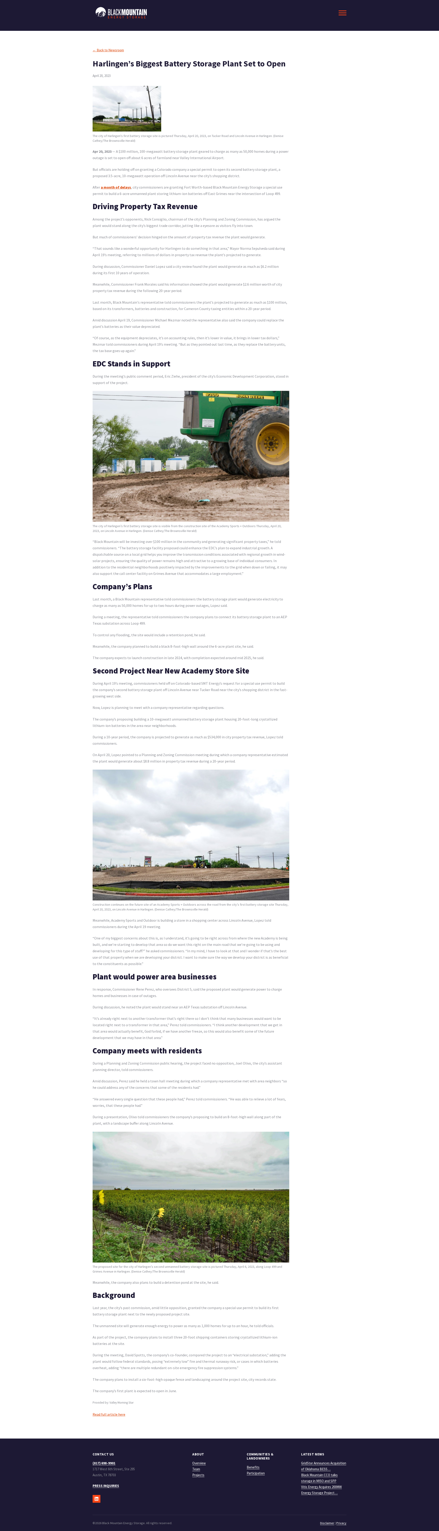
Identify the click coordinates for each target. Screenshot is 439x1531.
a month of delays (116, 187)
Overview (199, 1463)
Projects (198, 1475)
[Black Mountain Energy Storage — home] (121, 12)
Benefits (253, 1467)
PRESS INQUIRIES (106, 1486)
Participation (256, 1473)
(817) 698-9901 (104, 1463)
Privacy (341, 1523)
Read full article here (109, 1414)
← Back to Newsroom (108, 50)
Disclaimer (327, 1523)
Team (196, 1469)
